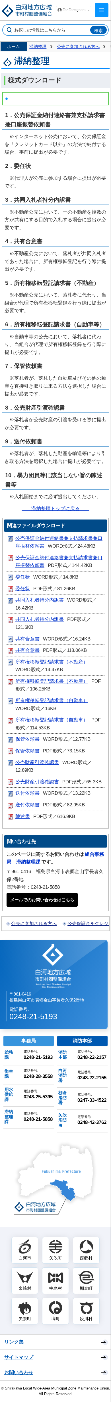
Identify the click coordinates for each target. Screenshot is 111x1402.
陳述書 (22, 816)
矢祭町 (24, 1318)
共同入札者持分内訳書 (39, 600)
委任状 (22, 577)
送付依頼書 (27, 793)
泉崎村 (24, 1288)
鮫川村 (86, 1318)
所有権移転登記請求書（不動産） (51, 662)
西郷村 (86, 1257)
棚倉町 (86, 1288)
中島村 (55, 1288)
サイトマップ (18, 1357)
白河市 (24, 1257)
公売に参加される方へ (78, 46)
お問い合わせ (18, 1372)
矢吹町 (55, 1257)
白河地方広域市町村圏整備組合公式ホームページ (27, 10)
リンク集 (14, 1342)
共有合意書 (27, 639)
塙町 (55, 1318)
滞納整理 (37, 46)
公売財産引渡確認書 (37, 762)
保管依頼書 (27, 739)
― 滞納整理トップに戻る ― (55, 508)
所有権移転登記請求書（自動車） (51, 700)
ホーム (13, 46)
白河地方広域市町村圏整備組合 (53, 965)
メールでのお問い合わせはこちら (42, 899)
